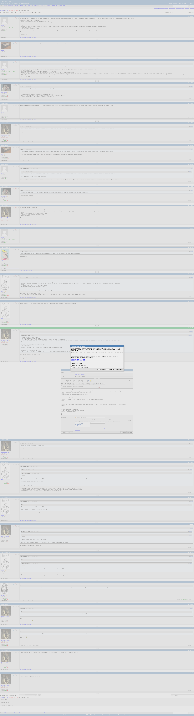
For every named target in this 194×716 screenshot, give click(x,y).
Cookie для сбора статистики (79, 365)
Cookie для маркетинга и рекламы (80, 367)
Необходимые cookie (77, 363)
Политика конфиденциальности (78, 360)
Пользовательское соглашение (78, 359)
